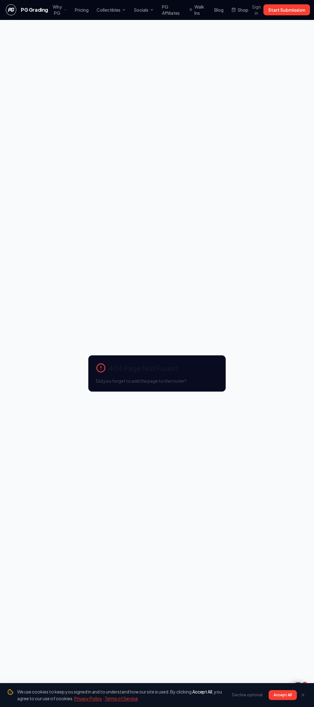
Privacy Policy (88, 698)
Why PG (57, 10)
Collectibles (109, 10)
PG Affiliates (171, 10)
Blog (219, 10)
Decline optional (247, 695)
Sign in (256, 10)
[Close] (303, 695)
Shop (243, 10)
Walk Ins (199, 10)
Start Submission (286, 10)
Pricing (82, 10)
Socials (141, 10)
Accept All (283, 695)
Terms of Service (121, 698)
